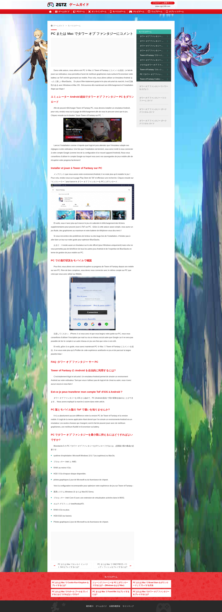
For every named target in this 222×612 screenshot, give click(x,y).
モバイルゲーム (74, 26)
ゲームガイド (58, 26)
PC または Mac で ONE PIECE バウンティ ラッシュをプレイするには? (112, 565)
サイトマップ (128, 606)
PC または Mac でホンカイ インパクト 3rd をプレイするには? (73, 565)
